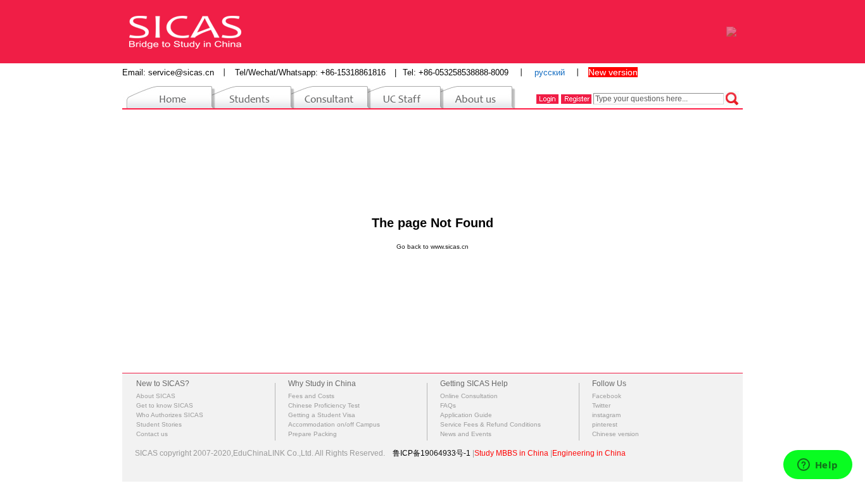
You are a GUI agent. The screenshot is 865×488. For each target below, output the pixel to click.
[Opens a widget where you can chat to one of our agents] (817, 466)
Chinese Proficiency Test (324, 405)
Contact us (152, 433)
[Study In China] (184, 31)
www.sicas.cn (450, 246)
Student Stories (159, 424)
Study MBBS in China (511, 453)
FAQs (448, 405)
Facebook (606, 395)
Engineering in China (589, 453)
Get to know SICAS (164, 405)
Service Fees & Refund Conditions (490, 424)
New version (613, 72)
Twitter (601, 405)
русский (549, 72)
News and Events (465, 433)
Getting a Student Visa (321, 414)
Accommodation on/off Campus (334, 424)
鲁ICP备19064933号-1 (431, 453)
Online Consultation (469, 395)
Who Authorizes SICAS (169, 414)
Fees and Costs (311, 395)
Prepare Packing (312, 433)
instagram (606, 414)
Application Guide (466, 414)
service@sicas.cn (181, 72)
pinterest (604, 424)
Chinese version (615, 433)
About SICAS (155, 395)
